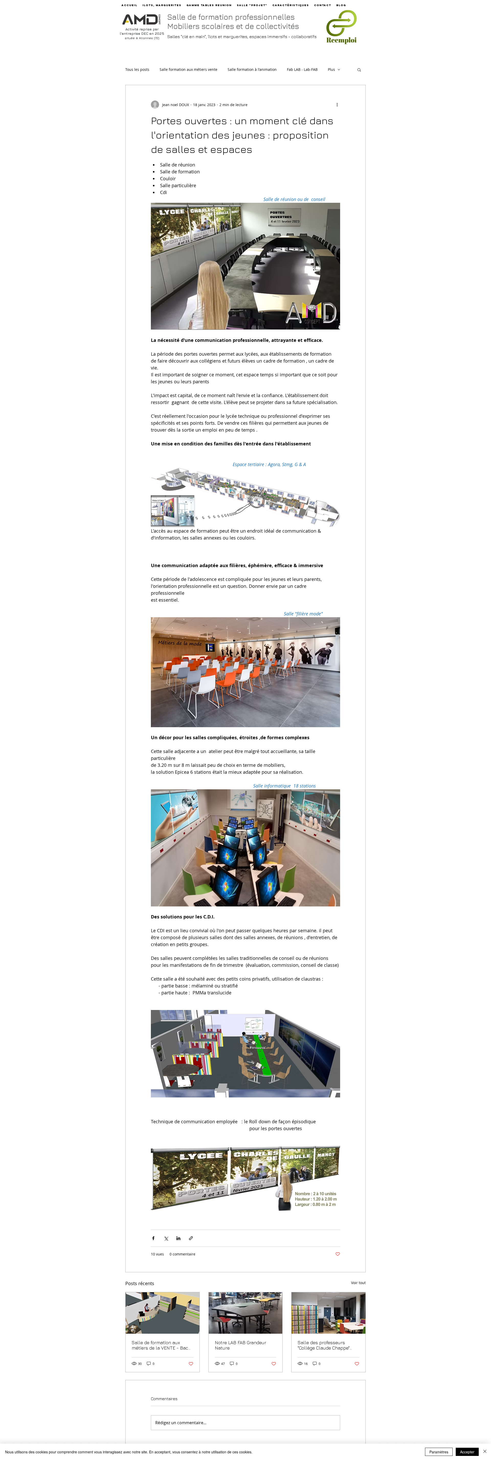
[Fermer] (485, 1452)
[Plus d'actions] (337, 105)
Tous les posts (137, 69)
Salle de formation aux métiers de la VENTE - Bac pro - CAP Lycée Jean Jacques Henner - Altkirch (160, 1345)
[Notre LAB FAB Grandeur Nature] (246, 1313)
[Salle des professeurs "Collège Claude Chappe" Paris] (328, 1313)
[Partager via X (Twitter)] (165, 1238)
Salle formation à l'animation (252, 69)
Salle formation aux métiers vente (188, 69)
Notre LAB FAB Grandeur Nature (240, 1345)
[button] (359, 70)
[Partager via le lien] (190, 1238)
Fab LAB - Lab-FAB (302, 69)
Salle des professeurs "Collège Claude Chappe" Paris (324, 1345)
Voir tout (358, 1282)
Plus (331, 69)
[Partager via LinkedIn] (178, 1238)
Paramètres (438, 1451)
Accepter (467, 1451)
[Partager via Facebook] (153, 1238)
